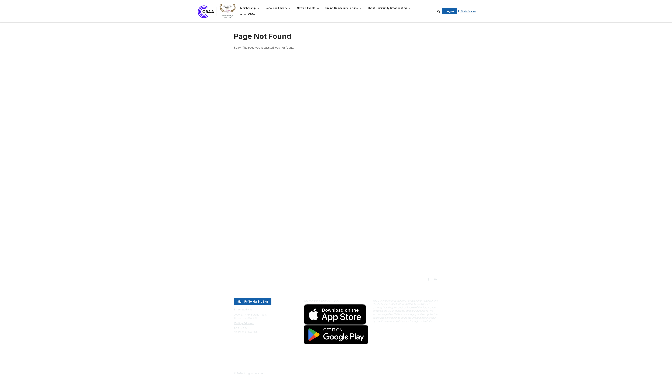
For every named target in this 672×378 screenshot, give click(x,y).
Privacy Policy (242, 356)
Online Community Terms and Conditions (257, 361)
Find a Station (468, 11)
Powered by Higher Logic (423, 373)
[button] (250, 8)
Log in (450, 11)
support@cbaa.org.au (246, 345)
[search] (434, 11)
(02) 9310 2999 (242, 342)
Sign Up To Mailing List (252, 301)
